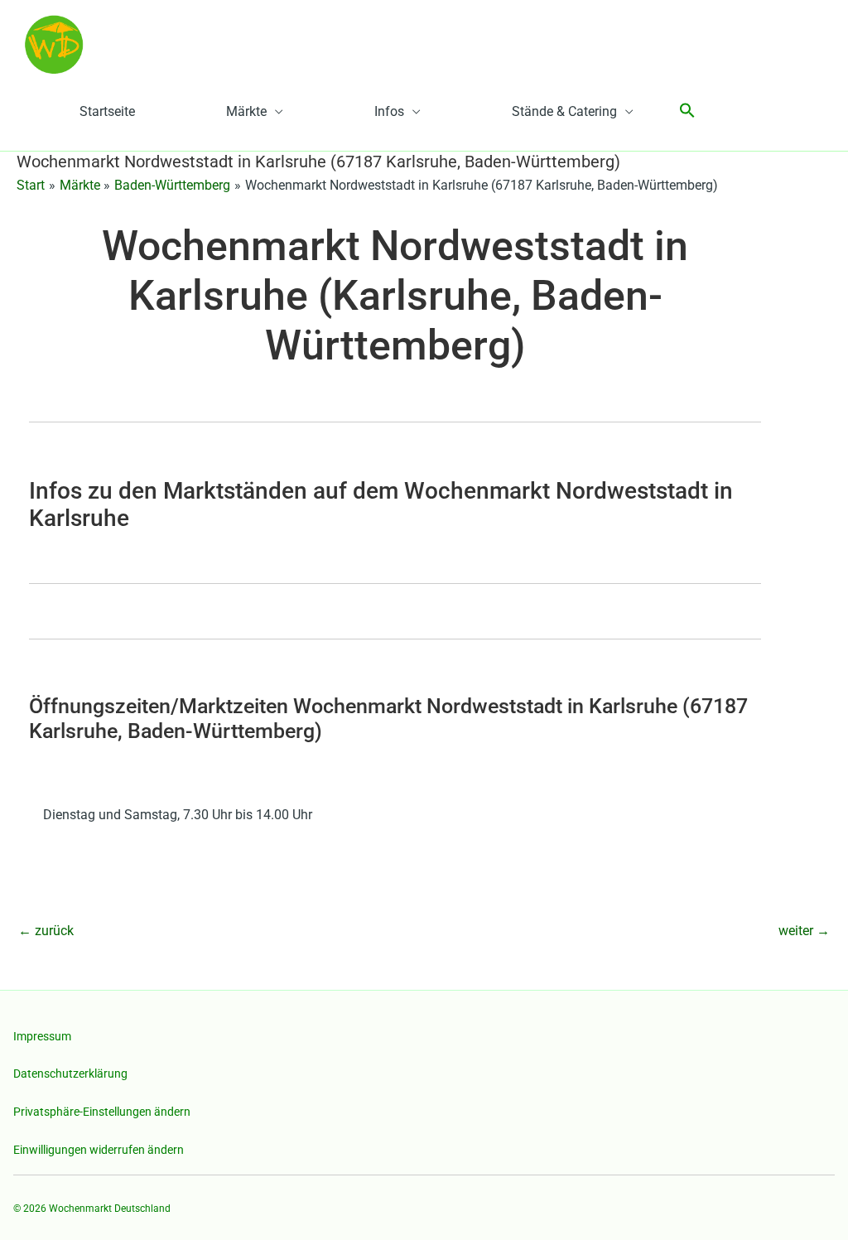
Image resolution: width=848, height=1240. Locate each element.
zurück (46, 930)
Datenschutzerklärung (70, 1073)
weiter (804, 930)
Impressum (42, 1036)
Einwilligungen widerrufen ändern (98, 1149)
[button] (687, 111)
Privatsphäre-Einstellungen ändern (101, 1111)
